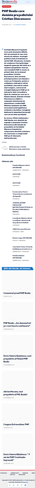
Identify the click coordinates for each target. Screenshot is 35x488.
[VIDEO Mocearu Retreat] (6, 231)
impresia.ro (25, 482)
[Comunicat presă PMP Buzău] (17, 281)
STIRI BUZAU (25, 170)
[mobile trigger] (31, 2)
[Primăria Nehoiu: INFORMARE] (6, 257)
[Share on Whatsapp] (14, 485)
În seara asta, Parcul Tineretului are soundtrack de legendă (22, 194)
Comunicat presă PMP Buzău (17, 293)
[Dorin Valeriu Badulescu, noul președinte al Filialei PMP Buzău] (17, 344)
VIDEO (22, 231)
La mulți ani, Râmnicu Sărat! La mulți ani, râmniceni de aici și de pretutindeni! (22, 220)
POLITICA (6, 6)
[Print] (25, 485)
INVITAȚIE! (16, 174)
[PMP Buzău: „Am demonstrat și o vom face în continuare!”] (17, 311)
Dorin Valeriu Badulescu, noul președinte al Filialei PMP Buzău (17, 359)
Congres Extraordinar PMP (16, 424)
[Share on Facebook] (10, 485)
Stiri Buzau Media (20, 24)
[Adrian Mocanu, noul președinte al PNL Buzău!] (17, 380)
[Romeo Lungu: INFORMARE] (6, 240)
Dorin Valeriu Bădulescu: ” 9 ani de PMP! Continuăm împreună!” (16, 457)
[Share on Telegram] (18, 485)
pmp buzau (26, 149)
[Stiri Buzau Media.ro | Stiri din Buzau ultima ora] (9, 2)
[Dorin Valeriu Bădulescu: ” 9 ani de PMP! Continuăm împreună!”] (17, 442)
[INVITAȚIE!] (6, 176)
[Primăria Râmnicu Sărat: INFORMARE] (6, 167)
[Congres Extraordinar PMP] (17, 412)
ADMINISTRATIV (17, 170)
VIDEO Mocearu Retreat (21, 229)
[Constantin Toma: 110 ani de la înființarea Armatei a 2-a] (6, 249)
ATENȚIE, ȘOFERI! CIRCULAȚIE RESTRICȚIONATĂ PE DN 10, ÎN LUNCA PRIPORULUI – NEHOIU (23, 207)
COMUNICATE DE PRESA (11, 289)
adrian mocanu (14, 147)
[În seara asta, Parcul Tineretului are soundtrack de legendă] (6, 194)
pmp (19, 149)
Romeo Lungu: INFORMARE (22, 238)
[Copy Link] (21, 485)
